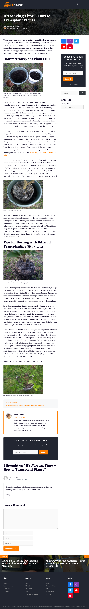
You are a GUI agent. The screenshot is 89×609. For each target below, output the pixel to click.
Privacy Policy (51, 586)
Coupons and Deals (31, 594)
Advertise (28, 586)
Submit (43, 452)
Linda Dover (14, 477)
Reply (8, 495)
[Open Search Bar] (77, 4)
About (27, 583)
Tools (5, 583)
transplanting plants (38, 405)
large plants (11, 405)
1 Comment (24, 28)
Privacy (76, 84)
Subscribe (28, 589)
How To (16, 402)
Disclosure (50, 591)
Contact (27, 591)
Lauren (17, 26)
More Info (27, 457)
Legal (48, 583)
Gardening (11, 402)
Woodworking (8, 586)
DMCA (48, 589)
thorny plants (19, 405)
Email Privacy (33, 457)
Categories (65, 104)
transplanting (28, 405)
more (38, 30)
